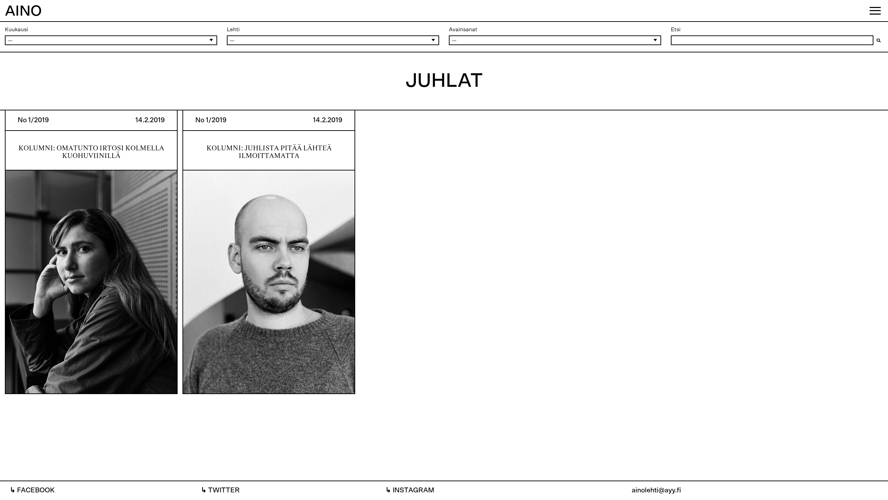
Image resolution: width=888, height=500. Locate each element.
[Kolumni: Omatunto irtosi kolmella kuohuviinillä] (91, 252)
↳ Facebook (32, 490)
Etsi (676, 29)
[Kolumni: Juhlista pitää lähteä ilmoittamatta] (269, 252)
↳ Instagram (409, 490)
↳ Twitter (220, 490)
